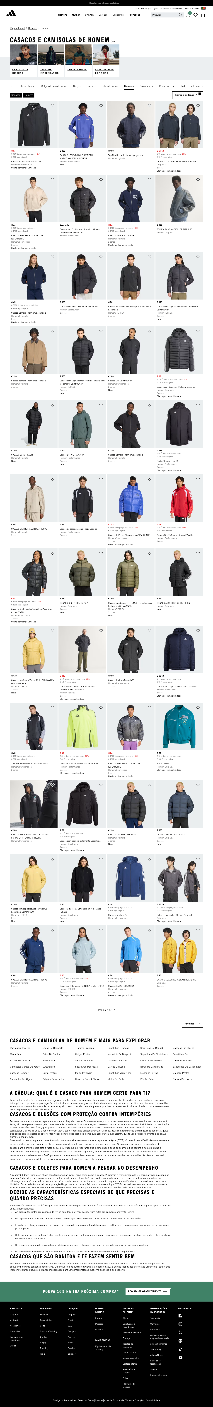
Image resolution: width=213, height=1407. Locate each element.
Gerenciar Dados (86, 1400)
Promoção (134, 15)
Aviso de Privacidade (114, 1400)
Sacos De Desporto (53, 1048)
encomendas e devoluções (171, 9)
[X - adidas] (190, 1333)
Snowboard (49, 1060)
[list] (106, 86)
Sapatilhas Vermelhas (119, 1073)
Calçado (103, 15)
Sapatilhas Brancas (118, 1048)
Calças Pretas (82, 1054)
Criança (89, 15)
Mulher (76, 15)
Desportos (118, 15)
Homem (62, 15)
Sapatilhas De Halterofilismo (181, 1054)
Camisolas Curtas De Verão (25, 1067)
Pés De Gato (146, 1079)
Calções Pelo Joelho (53, 1079)
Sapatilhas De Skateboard (154, 1054)
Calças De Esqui (117, 1067)
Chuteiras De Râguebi (152, 1048)
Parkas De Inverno (20, 1048)
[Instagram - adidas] (190, 1324)
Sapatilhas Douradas (86, 1067)
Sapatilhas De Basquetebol (187, 1067)
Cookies (99, 1400)
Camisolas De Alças (21, 1079)
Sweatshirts (49, 1067)
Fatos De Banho (51, 1054)
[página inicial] (11, 13)
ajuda (155, 9)
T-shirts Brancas (84, 1048)
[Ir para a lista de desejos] (195, 15)
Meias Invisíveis (83, 1073)
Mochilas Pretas (149, 1073)
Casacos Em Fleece (183, 1048)
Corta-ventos (50, 1073)
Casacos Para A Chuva (87, 1079)
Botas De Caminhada (151, 1067)
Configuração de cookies (64, 1400)
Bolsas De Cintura (20, 1060)
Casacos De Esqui (117, 1060)
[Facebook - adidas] (190, 1316)
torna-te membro (192, 9)
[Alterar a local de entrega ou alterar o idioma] (203, 8)
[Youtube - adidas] (190, 1358)
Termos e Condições (135, 1400)
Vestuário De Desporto (120, 1054)
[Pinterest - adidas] (190, 1341)
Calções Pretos (181, 1073)
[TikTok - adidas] (190, 1350)
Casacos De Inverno (151, 1060)
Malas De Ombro (117, 1079)
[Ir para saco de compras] (203, 15)
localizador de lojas (143, 9)
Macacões (15, 1054)
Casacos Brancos (182, 1060)
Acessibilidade (153, 1400)
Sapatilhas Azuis (84, 1060)
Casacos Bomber (19, 1073)
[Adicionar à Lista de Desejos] (52, 106)
